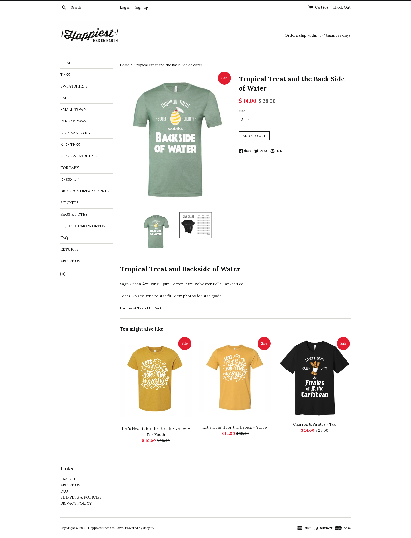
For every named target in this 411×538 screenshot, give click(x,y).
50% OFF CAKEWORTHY (83, 226)
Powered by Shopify (139, 528)
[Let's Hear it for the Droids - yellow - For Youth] (156, 379)
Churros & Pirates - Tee (314, 424)
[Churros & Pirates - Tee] (315, 377)
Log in (125, 7)
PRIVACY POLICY (76, 503)
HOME (66, 62)
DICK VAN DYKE (75, 132)
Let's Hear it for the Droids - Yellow (235, 427)
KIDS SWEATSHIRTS (79, 156)
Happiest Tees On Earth (105, 528)
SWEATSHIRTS (74, 86)
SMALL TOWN (73, 109)
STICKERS (69, 202)
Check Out (342, 7)
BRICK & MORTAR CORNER (85, 191)
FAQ (64, 237)
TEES (65, 74)
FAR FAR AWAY (73, 121)
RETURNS (69, 249)
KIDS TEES (70, 144)
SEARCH (67, 478)
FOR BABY (69, 167)
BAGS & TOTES (74, 214)
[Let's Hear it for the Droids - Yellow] (235, 379)
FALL (65, 97)
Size (242, 111)
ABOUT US (70, 261)
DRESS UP (69, 179)
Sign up (141, 7)
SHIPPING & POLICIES (81, 497)
